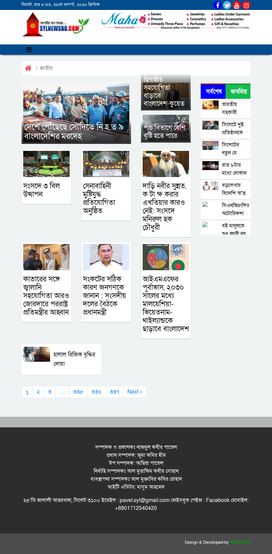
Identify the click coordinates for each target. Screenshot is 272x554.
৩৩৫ (78, 392)
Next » (134, 392)
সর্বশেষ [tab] (214, 91)
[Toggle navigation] (29, 49)
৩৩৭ (114, 392)
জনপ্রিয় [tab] (239, 91)
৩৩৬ (97, 392)
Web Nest (240, 542)
